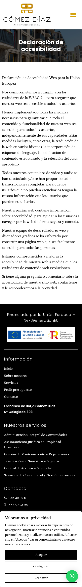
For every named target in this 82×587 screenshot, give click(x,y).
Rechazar (41, 578)
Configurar (41, 566)
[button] (73, 15)
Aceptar (41, 555)
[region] (41, 549)
